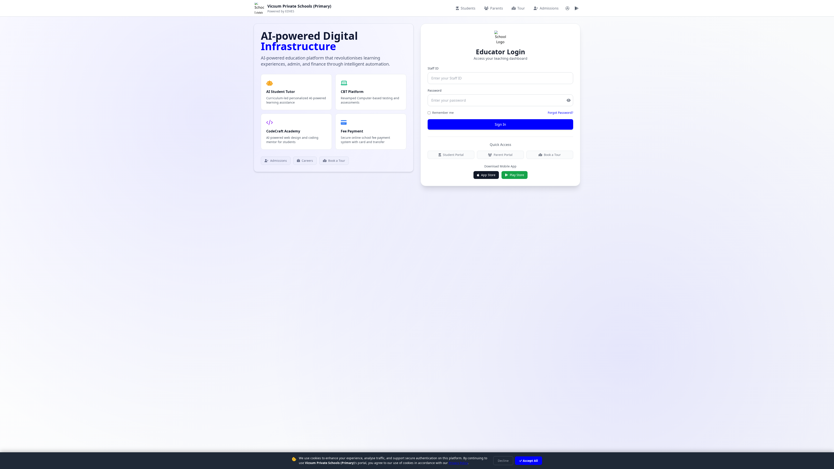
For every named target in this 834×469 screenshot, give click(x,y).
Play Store (517, 175)
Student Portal (453, 155)
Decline (503, 461)
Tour (521, 8)
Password (435, 90)
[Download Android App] (576, 8)
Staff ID (433, 68)
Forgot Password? (560, 113)
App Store (488, 175)
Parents (496, 8)
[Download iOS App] (567, 8)
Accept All (530, 461)
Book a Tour (336, 161)
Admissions (549, 8)
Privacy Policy (458, 463)
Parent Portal (503, 155)
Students (468, 8)
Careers (307, 161)
